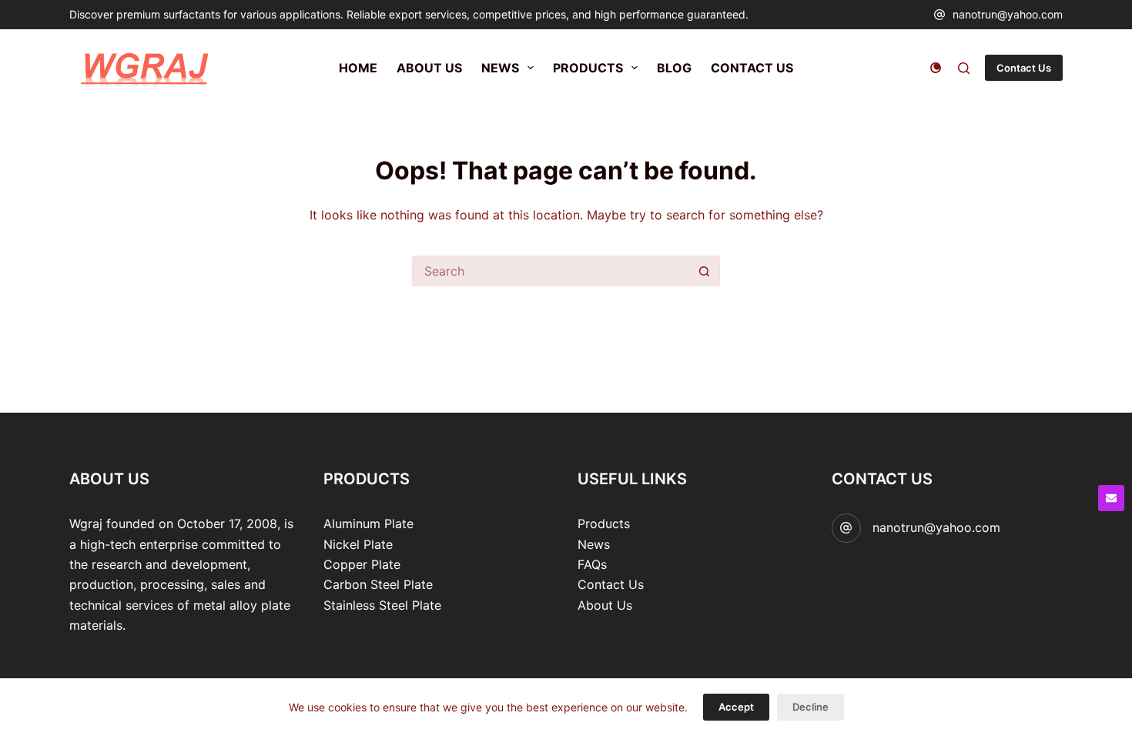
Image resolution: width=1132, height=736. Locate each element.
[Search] (964, 68)
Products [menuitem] (588, 67)
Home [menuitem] (358, 67)
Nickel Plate (358, 544)
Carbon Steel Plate (378, 584)
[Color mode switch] (936, 68)
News (594, 544)
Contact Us (1023, 68)
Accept (736, 707)
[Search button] (704, 271)
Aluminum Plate (368, 523)
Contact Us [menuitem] (752, 67)
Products (604, 523)
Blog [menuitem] (674, 67)
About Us (605, 605)
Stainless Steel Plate (382, 605)
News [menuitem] (500, 67)
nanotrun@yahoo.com (1008, 14)
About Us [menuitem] (429, 67)
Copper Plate (361, 564)
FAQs (592, 564)
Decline (810, 707)
